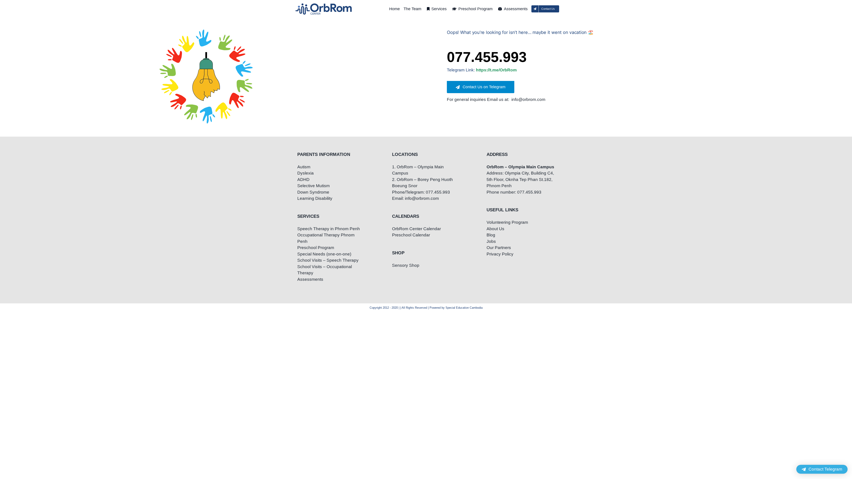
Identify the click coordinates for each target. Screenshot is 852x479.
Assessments (310, 279)
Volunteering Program (507, 222)
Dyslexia (305, 173)
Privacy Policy (500, 254)
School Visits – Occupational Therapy (324, 269)
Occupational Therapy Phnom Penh (326, 238)
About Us (495, 228)
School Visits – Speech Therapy (328, 260)
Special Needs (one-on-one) (324, 254)
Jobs (491, 241)
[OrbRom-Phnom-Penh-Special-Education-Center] (324, 4)
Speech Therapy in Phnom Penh (328, 228)
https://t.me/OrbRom (496, 70)
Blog (491, 235)
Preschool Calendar (411, 235)
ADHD (303, 179)
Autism (303, 167)
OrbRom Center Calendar (416, 228)
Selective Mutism (313, 185)
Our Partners (499, 247)
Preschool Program (315, 247)
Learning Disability (314, 198)
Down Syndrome (313, 192)
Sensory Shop (405, 265)
